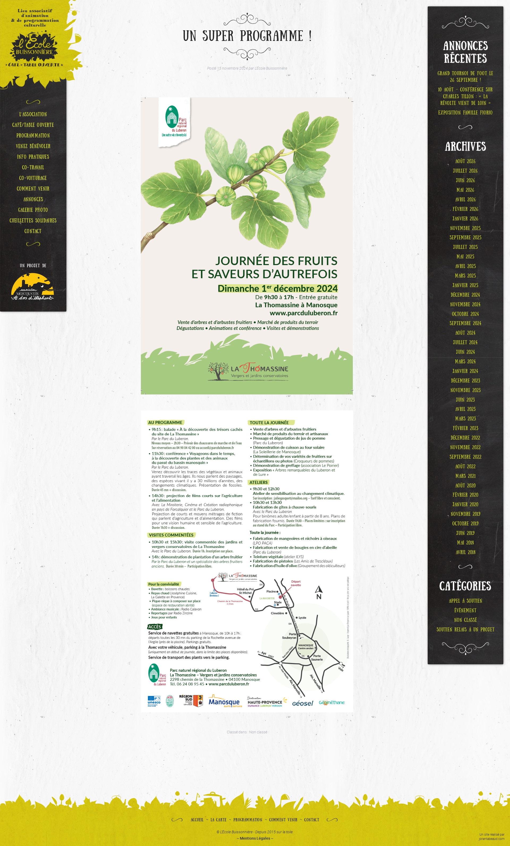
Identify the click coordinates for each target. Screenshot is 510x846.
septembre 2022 (466, 457)
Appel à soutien (465, 601)
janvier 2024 (465, 371)
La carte (219, 820)
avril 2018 (465, 552)
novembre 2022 (465, 447)
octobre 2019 (465, 524)
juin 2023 (465, 400)
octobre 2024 (465, 314)
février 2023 (465, 428)
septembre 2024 (466, 323)
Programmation (247, 820)
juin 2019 (465, 533)
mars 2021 (466, 476)
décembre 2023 (465, 381)
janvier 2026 (465, 219)
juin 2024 (465, 352)
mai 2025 (465, 257)
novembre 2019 (466, 514)
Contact (311, 820)
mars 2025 (465, 276)
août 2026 (465, 161)
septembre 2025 (466, 238)
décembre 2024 (465, 295)
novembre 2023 (465, 390)
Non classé (258, 731)
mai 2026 (465, 190)
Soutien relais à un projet (466, 630)
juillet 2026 (465, 171)
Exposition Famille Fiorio (465, 113)
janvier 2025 (465, 285)
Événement (465, 610)
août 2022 (465, 467)
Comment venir (283, 820)
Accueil (197, 820)
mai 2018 (465, 543)
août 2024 (465, 333)
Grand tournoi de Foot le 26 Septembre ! (465, 76)
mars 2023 (465, 419)
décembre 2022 (465, 438)
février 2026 (465, 209)
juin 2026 (465, 180)
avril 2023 (465, 409)
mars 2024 (465, 362)
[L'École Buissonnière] (33, 44)
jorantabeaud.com (492, 838)
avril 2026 (465, 200)
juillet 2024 (465, 342)
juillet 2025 (465, 247)
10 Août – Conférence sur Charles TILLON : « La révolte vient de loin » (465, 97)
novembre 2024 (465, 304)
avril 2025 (465, 266)
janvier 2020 (465, 504)
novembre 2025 (465, 228)
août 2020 (465, 486)
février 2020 (465, 495)
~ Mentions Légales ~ (255, 838)
